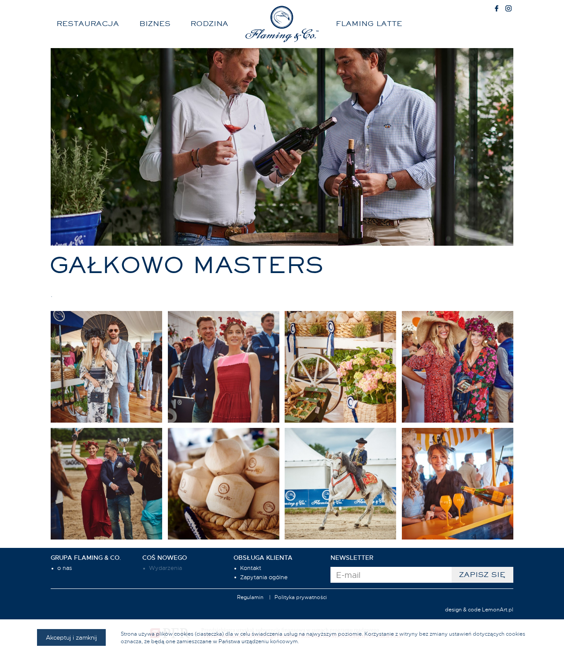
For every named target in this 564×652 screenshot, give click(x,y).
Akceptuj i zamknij (71, 637)
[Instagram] (508, 9)
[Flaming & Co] (282, 24)
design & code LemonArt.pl (479, 609)
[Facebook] (496, 9)
